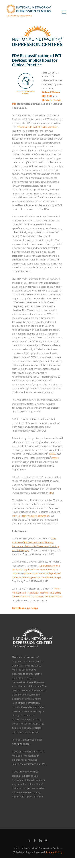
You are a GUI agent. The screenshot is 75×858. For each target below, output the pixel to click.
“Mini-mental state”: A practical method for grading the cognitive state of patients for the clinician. (37, 592)
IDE (51, 492)
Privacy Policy (54, 852)
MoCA (52, 453)
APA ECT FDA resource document (31, 515)
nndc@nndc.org (20, 743)
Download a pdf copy (25, 608)
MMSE (55, 457)
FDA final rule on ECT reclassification (38, 127)
